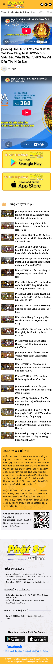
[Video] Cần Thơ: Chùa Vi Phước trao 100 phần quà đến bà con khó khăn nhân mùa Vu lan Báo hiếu (32, 250)
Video (3, 12)
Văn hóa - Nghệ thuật (20, 12)
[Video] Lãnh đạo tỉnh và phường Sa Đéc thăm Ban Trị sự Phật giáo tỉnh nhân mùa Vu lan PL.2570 (33, 261)
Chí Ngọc (12, 68)
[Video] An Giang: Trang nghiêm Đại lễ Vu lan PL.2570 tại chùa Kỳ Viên (32, 320)
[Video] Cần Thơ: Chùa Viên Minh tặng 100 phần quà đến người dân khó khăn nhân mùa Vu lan (32, 214)
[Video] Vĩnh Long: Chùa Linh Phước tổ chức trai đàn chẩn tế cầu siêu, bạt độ (32, 226)
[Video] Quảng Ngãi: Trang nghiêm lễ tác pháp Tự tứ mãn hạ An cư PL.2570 (33, 332)
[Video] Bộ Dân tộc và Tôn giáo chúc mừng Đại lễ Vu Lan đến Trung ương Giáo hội (33, 389)
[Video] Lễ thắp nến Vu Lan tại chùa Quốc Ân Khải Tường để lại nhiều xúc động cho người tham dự (33, 285)
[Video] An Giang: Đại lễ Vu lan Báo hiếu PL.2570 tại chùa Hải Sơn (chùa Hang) (33, 425)
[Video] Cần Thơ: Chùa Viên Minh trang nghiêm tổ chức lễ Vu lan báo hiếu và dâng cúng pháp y (33, 413)
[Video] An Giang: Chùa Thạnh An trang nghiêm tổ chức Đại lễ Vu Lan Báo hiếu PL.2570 (33, 297)
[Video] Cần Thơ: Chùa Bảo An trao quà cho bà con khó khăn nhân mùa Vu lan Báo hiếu (33, 238)
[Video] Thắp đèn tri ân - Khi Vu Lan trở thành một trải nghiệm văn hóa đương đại (33, 401)
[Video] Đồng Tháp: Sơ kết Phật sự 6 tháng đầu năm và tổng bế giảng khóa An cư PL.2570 (33, 436)
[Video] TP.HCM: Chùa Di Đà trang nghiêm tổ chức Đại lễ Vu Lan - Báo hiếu (33, 308)
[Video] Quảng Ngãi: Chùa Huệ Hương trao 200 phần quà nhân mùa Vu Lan (31, 344)
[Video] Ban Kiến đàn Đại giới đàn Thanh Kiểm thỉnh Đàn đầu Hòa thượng (32, 355)
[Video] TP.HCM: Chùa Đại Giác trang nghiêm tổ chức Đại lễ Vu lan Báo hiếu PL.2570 (33, 367)
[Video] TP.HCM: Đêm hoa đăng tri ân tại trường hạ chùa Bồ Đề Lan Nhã (32, 273)
